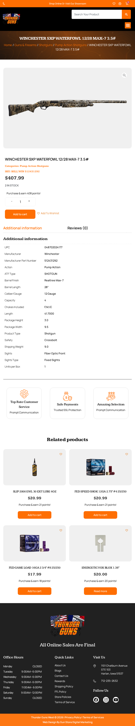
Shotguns (46, 45)
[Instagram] (106, 700)
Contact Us (61, 675)
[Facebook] (96, 700)
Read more (100, 591)
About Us (60, 665)
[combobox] (97, 14)
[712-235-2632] (4, 3)
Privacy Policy (73, 717)
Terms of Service (65, 702)
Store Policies (63, 697)
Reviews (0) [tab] (78, 228)
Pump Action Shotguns (71, 45)
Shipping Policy (64, 686)
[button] (128, 25)
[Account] (120, 3)
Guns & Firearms (25, 45)
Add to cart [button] (34, 515)
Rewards (60, 681)
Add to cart (20, 214)
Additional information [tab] (22, 228)
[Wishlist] (114, 3)
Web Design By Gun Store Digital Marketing (68, 722)
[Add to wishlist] (61, 454)
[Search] (126, 14)
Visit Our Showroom (75, 3)
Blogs (58, 670)
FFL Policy (60, 691)
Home (8, 45)
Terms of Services (93, 717)
